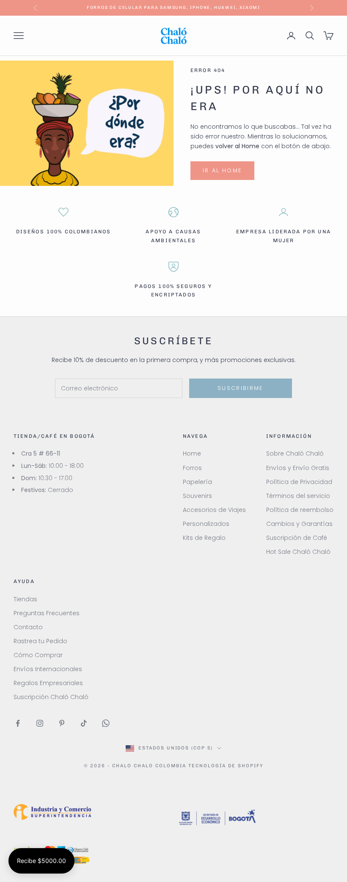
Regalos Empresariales (48, 683)
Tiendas (25, 599)
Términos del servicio (298, 496)
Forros (192, 468)
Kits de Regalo (204, 538)
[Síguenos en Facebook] (18, 723)
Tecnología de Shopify (226, 766)
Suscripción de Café (296, 538)
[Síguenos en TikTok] (84, 723)
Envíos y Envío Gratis (297, 468)
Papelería (197, 482)
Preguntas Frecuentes (47, 613)
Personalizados (206, 524)
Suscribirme (241, 388)
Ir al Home (222, 170)
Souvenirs (197, 496)
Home (192, 453)
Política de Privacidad (299, 482)
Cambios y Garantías (299, 524)
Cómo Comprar (38, 655)
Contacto (28, 627)
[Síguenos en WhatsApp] (106, 723)
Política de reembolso (299, 510)
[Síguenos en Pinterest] (62, 723)
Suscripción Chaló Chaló (51, 697)
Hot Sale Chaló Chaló (298, 551)
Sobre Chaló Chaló (295, 453)
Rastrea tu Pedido (40, 641)
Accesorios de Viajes (214, 510)
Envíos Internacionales (48, 669)
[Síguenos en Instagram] (40, 723)
